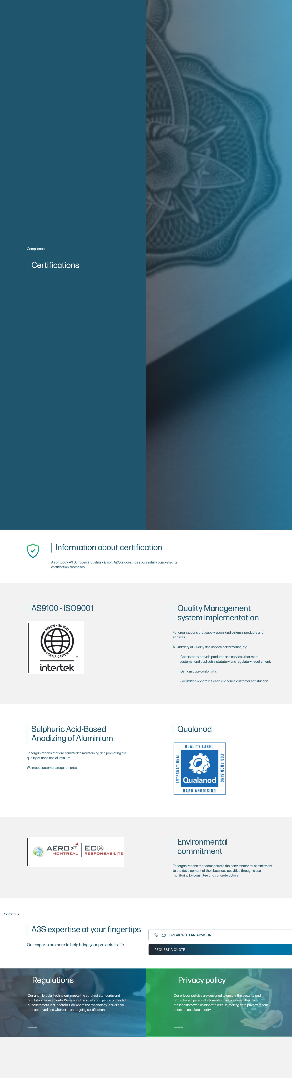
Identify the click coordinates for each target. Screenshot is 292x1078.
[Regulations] (73, 1002)
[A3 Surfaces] (72, 1060)
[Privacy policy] (219, 1002)
